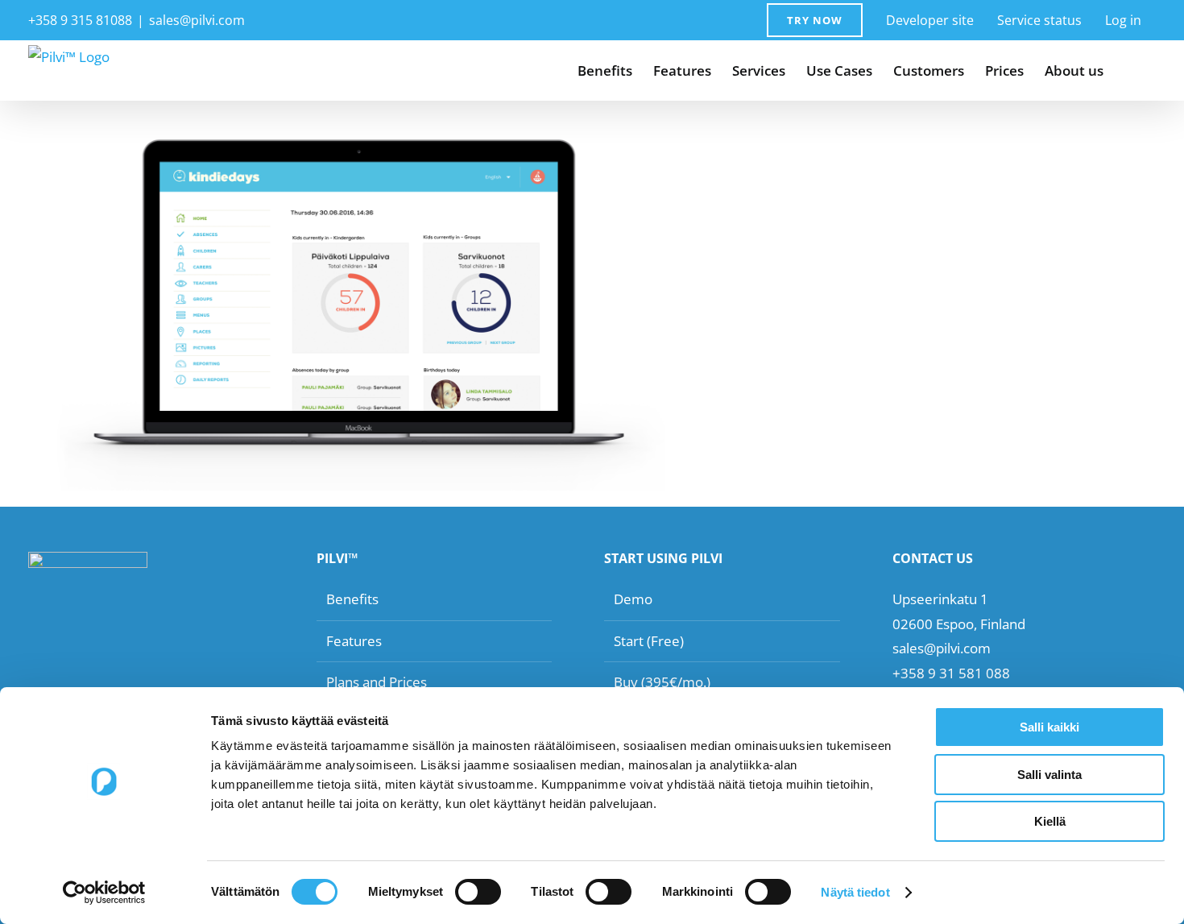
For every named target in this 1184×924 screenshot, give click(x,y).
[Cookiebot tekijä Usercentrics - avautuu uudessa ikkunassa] (104, 892)
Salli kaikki (1049, 727)
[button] (1129, 70)
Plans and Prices (376, 682)
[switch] (478, 892)
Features (354, 641)
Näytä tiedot (855, 892)
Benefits (352, 599)
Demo (633, 599)
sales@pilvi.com (197, 20)
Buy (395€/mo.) (662, 682)
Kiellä (1050, 821)
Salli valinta (1049, 774)
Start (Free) (649, 641)
